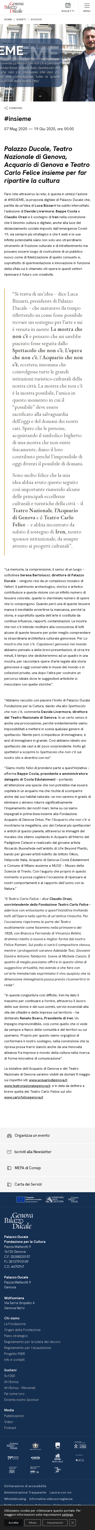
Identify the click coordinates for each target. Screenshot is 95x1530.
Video (8, 1422)
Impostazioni (55, 1522)
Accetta (13, 1522)
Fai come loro (14, 1394)
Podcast (10, 1428)
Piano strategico (16, 1336)
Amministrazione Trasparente (25, 1492)
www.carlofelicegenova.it (23, 1097)
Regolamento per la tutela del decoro (32, 1342)
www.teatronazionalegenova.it (27, 1085)
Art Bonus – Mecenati (19, 1388)
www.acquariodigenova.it (48, 1080)
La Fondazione (15, 1324)
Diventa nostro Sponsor (21, 1400)
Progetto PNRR (14, 1354)
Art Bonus (11, 1382)
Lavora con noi (60, 1492)
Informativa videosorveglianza (50, 1499)
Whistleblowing (15, 1499)
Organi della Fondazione (22, 1330)
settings (67, 1515)
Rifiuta (32, 1522)
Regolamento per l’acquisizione (27, 1348)
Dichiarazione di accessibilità (25, 1486)
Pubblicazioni (14, 1416)
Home (8, 19)
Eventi (21, 19)
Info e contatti (14, 1360)
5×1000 (9, 1376)
